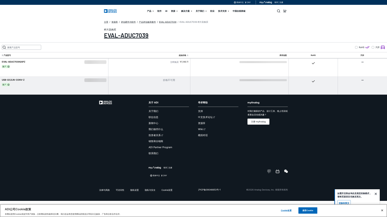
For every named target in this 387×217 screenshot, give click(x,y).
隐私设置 (134, 190)
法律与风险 (104, 190)
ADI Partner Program (160, 147)
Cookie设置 (166, 190)
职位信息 (153, 117)
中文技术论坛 (205, 117)
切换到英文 (344, 203)
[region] (193, 210)
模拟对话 (203, 135)
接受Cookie (307, 210)
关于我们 (153, 111)
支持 (200, 111)
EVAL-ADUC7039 (126, 35)
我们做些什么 (156, 129)
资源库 (201, 123)
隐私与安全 (150, 190)
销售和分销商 (156, 141)
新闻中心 (153, 123)
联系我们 (153, 153)
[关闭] (382, 210)
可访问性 (120, 190)
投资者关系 (155, 135)
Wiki (200, 129)
